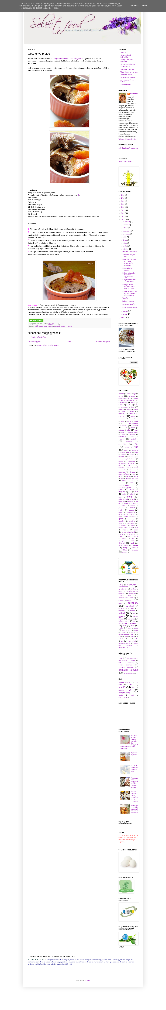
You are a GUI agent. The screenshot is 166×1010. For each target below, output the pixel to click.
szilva (121, 523)
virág (125, 547)
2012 (123, 213)
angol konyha (131, 658)
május (125, 243)
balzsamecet (123, 403)
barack (121, 405)
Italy (120, 658)
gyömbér (134, 439)
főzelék (132, 610)
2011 (123, 216)
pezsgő (132, 505)
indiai (120, 663)
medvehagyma (125, 487)
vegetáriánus (123, 647)
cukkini (135, 426)
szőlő (133, 525)
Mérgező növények (127, 69)
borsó (128, 409)
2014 (123, 207)
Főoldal (68, 342)
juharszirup (135, 450)
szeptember (127, 231)
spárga (132, 519)
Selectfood (134, 94)
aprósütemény (123, 589)
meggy (121, 490)
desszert (50, 326)
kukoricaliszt (132, 470)
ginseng (132, 436)
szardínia (132, 521)
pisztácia (132, 508)
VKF (130, 685)
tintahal (121, 534)
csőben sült (125, 596)
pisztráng (121, 508)
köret (124, 626)
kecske (121, 461)
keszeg (129, 467)
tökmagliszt (122, 541)
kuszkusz (122, 472)
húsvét (133, 660)
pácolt (124, 632)
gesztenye (64, 326)
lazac (120, 476)
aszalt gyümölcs (127, 400)
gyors (70, 326)
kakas (124, 455)
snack (129, 639)
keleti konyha (125, 665)
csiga (122, 421)
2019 (123, 195)
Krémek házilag (126, 84)
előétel (121, 608)
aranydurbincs (124, 398)
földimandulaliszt (133, 432)
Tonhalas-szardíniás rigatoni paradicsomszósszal (134, 810)
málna (124, 494)
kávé (120, 474)
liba (122, 478)
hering (127, 447)
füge (123, 434)
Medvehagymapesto (129, 252)
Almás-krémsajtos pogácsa (128, 255)
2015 (123, 204)
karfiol (133, 459)
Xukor (128, 394)
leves (132, 626)
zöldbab (124, 550)
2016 (123, 201)
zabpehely (135, 547)
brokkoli (135, 409)
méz (129, 496)
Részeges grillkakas (129, 307)
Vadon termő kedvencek (128, 72)
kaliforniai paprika (132, 456)
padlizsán (130, 501)
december (126, 222)
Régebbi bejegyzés (103, 342)
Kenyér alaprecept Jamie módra (128, 281)
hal (136, 444)
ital (134, 621)
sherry (134, 516)
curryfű (125, 428)
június (125, 240)
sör (126, 528)
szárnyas (130, 523)
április (125, 246)
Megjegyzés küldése (38, 337)
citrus (41, 326)
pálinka (121, 512)
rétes (126, 636)
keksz (130, 465)
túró (133, 541)
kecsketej (122, 463)
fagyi (132, 608)
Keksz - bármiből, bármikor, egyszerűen (128, 275)
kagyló (136, 452)
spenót (121, 519)
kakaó (132, 455)
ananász (132, 396)
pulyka (131, 510)
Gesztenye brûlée (128, 304)
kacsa (129, 452)
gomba (121, 439)
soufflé (136, 639)
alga (134, 394)
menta (132, 490)
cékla (133, 428)
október (125, 228)
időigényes (123, 621)
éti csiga (124, 552)
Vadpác (125, 298)
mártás (121, 628)
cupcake (121, 600)
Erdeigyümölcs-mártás (127, 269)
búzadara (122, 413)
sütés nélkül (132, 641)
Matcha (121, 394)
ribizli (120, 514)
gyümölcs (122, 444)
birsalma (129, 405)
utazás (121, 695)
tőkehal (122, 543)
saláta (133, 637)
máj (130, 492)
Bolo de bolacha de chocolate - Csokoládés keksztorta (129, 262)
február (125, 311)
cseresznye (122, 419)
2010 (123, 219)
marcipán (121, 483)
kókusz (126, 474)
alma (121, 396)
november (126, 225)
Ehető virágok (125, 67)
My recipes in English (128, 64)
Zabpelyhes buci (128, 301)
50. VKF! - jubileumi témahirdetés (134, 768)
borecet (121, 409)
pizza (129, 630)
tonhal (121, 536)
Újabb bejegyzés (34, 342)
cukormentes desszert (126, 598)
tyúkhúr (136, 536)
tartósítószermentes (124, 643)
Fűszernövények (126, 75)
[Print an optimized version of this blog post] (36, 321)
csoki (45, 326)
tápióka (124, 538)
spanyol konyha (129, 673)
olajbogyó (122, 501)
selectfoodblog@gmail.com (128, 148)
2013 (123, 210)
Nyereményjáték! (134, 754)
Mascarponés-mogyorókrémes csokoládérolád (134, 782)
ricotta (126, 514)
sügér (131, 527)
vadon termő (123, 545)
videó (132, 695)
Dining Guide (124, 682)
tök (133, 538)
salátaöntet (122, 639)
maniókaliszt (132, 480)
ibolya (126, 450)
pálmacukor (131, 512)
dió (128, 430)
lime (127, 478)
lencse (136, 476)
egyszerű (57, 326)
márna (120, 497)
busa (123, 411)
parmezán (127, 503)
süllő (136, 527)
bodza (136, 405)
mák (136, 492)
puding (121, 510)
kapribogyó (124, 459)
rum (120, 516)
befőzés (133, 589)
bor (132, 407)
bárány (131, 411)
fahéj (122, 432)
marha (132, 483)
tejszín (136, 530)
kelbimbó (121, 467)
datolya (121, 430)
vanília (135, 545)
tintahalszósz (131, 534)
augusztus (126, 234)
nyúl (133, 499)
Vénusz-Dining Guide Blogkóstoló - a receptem (134, 796)
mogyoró (122, 492)
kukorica (123, 470)
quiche (133, 632)
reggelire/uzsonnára (126, 634)
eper (136, 430)
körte (134, 474)
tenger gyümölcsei (128, 532)
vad (132, 543)
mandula (135, 478)
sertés (126, 517)
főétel (122, 613)
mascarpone (124, 485)
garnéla (132, 434)
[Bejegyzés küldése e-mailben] (58, 324)
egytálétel (130, 606)
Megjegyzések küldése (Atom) (47, 345)
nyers (129, 628)
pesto (123, 505)
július (125, 237)
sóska (120, 527)
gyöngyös (129, 441)
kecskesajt (131, 461)
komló (136, 468)
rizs (132, 514)
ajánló (122, 687)
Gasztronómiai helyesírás (125, 56)
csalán (133, 416)
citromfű (132, 414)
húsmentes (131, 619)
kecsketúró (131, 463)
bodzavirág (124, 407)
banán (133, 403)
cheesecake (132, 593)
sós (122, 641)
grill (134, 613)
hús (136, 447)
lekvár (128, 476)
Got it (144, 6)
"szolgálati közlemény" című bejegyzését (67, 59)
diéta (120, 603)
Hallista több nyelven (127, 77)
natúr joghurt (123, 499)
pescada (135, 503)
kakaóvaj (121, 456)
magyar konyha (126, 667)
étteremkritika (123, 697)
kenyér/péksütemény (127, 623)
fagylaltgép (122, 610)
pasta (136, 628)
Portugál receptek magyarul (126, 60)
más (130, 690)
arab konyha (123, 660)
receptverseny (124, 693)
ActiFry (121, 584)
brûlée (37, 326)
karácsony (130, 662)
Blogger (87, 980)
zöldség (135, 550)
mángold (132, 494)
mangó (124, 480)
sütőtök (124, 530)
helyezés (121, 690)
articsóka (135, 398)
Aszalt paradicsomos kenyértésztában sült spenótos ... (129, 293)
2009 (123, 318)
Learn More (134, 6)
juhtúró (122, 452)
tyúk (128, 536)
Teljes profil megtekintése (127, 139)
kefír (120, 465)
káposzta (132, 472)
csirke (129, 421)
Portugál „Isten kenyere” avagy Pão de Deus (128, 286)
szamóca (121, 521)
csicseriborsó (134, 419)
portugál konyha (128, 670)
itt (78, 195)
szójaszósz (122, 525)
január (125, 314)
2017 (123, 198)
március (126, 249)
